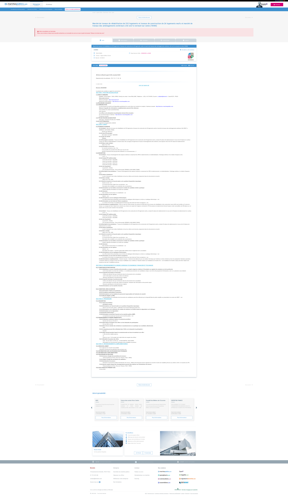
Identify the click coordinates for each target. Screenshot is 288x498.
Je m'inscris (138, 452)
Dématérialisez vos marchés (142, 475)
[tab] (102, 40)
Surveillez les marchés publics (18, 9)
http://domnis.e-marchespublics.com (121, 101)
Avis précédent (40, 17)
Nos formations (117, 482)
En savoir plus (148, 452)
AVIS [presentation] (103, 40)
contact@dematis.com (96, 478)
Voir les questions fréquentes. (100, 451)
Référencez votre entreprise (45, 9)
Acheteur (49, 4)
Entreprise (36, 4)
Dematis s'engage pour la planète (190, 489)
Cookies (182, 493)
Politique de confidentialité (175, 493)
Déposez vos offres (32, 9)
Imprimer (192, 65)
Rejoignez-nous (151, 493)
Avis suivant (248, 17)
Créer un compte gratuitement (72, 9)
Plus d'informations (106, 417)
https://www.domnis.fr (114, 99)
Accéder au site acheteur (188, 50)
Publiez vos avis (138, 472)
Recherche (187, 493)
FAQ (146, 493)
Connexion (277, 4)
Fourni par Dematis (194, 493)
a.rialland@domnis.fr (162, 96)
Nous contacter (58, 9)
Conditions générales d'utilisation (162, 493)
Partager (185, 65)
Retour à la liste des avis (144, 17)
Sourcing (136, 478)
